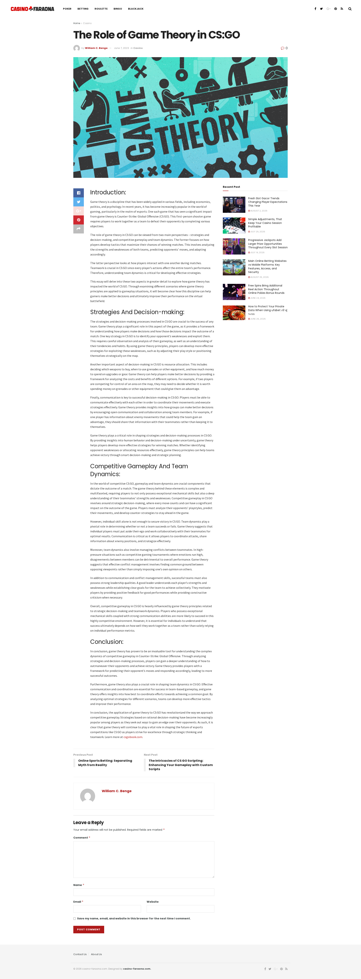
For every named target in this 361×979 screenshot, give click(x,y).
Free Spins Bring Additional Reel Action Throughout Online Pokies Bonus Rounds (266, 289)
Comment (81, 838)
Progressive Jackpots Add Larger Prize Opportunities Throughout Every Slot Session (268, 243)
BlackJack (135, 9)
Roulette (101, 9)
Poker (67, 9)
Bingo (118, 9)
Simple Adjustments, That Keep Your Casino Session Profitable (265, 222)
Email (78, 902)
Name (78, 885)
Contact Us (80, 954)
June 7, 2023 (121, 48)
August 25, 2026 (259, 277)
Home (76, 23)
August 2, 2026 (258, 210)
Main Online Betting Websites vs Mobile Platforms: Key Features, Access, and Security (267, 266)
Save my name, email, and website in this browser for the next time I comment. (134, 918)
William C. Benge (96, 48)
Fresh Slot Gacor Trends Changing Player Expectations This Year (267, 202)
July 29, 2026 (257, 231)
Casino (87, 23)
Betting (83, 9)
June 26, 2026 (258, 318)
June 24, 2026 (257, 297)
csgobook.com (133, 737)
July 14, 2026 (257, 252)
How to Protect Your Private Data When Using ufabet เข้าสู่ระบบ (267, 310)
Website (153, 902)
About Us (96, 954)
